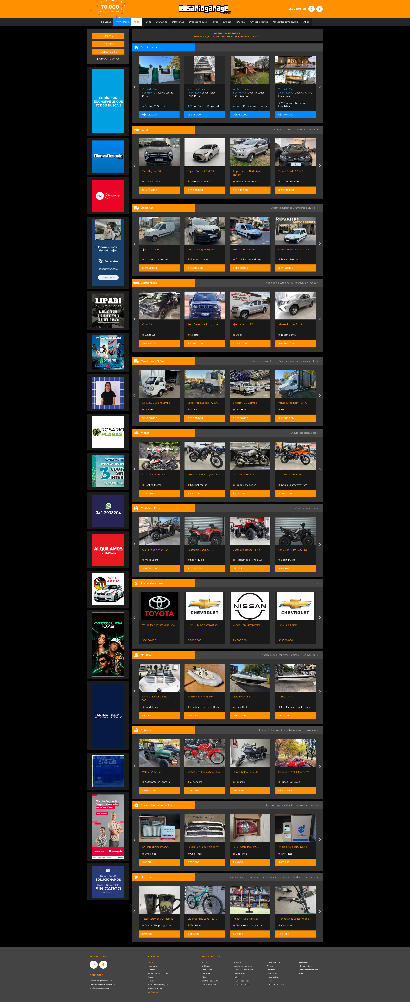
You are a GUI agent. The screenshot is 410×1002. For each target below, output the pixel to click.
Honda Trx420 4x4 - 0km (247, 549)
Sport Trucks (242, 485)
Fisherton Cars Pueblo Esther (246, 780)
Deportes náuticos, (289, 655)
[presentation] (134, 87)
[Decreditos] (108, 252)
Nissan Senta (242, 334)
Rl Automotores (153, 259)
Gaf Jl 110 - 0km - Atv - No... (293, 549)
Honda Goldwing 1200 (154, 772)
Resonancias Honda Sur (157, 559)
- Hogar (270, 981)
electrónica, (247, 877)
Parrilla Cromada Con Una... (293, 846)
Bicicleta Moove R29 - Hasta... (295, 918)
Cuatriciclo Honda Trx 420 (156, 549)
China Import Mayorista (203, 925)
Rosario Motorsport (246, 259)
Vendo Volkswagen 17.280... (157, 402)
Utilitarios (206, 966)
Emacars (149, 782)
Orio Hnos (195, 409)
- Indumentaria (305, 966)
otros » (314, 877)
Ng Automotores (290, 181)
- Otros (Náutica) (274, 962)
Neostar (285, 259)
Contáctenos (153, 992)
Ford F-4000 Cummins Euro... (294, 402)
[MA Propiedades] (108, 195)
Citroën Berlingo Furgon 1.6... (249, 249)
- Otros (302, 973)
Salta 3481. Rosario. (293, 93)
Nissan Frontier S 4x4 (244, 324)
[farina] (108, 715)
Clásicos (237, 962)
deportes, (288, 877)
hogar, (271, 877)
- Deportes (303, 962)
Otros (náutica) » (309, 655)
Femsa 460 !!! (195, 696)
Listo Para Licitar (197, 625)
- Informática (272, 977)
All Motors (241, 925)
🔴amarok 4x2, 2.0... (198, 324)
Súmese (151, 970)
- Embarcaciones (241, 981)
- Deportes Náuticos (242, 984)
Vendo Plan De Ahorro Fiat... (248, 625)
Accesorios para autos (243, 966)
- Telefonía (271, 970)
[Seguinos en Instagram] (311, 9)
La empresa (153, 966)
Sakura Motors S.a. (154, 181)
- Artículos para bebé (275, 984)
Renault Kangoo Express (156, 249)
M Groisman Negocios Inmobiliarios (247, 105)
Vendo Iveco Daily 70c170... (248, 402)
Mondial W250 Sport (153, 474)
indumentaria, (302, 877)
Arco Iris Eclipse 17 (243, 696)
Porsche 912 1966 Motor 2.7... (203, 772)
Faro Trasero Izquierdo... (155, 846)
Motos (204, 977)
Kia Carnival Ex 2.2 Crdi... (291, 249)
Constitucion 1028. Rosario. (156, 93)
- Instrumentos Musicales (309, 970)
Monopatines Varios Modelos (249, 918)
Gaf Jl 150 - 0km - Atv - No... (203, 549)
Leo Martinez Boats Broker (205, 707)
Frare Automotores (201, 181)
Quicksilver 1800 (151, 696)
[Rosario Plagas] (108, 432)
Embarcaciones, (268, 655)
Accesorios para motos (303, 805)
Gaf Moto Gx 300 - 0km (246, 474)
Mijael (147, 409)
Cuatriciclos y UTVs (210, 981)
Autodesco (286, 782)
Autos (204, 962)
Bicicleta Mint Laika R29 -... (157, 918)
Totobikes (150, 925)
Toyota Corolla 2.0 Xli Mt (155, 171)
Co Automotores (244, 181)
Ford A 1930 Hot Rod (245, 772)
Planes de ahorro (209, 984)
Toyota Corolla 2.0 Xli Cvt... (247, 171)
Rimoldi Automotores (292, 334)
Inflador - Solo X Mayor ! (201, 918)
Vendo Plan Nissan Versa (156, 625)
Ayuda (150, 977)
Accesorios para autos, (278, 805)
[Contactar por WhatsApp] (108, 156)
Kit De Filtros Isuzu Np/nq (202, 846)
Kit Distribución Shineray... (247, 846)
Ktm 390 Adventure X (200, 474)
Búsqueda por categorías (158, 984)
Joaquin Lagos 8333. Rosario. (203, 93)
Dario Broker (151, 707)
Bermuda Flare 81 (288, 696)
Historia (151, 981)
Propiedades (239, 973)
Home (150, 962)
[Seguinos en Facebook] (319, 9)
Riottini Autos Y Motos (200, 249)
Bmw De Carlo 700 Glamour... (295, 772)
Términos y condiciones (158, 973)
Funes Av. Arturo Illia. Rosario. (250, 93)
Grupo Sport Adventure (203, 485)
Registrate (108, 44)
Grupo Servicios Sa (154, 485)
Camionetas (207, 970)
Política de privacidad (157, 988)
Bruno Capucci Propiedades (160, 106)
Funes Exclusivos (199, 782)
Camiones (206, 973)
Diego (193, 334)
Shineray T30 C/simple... (200, 402)
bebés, (279, 877)
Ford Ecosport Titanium (291, 171)
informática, (260, 877)
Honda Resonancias (291, 485)
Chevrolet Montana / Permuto (295, 625)
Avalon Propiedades (291, 106)
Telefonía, (234, 877)
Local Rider (286, 707)
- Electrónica (272, 973)
